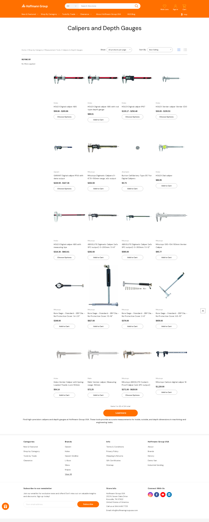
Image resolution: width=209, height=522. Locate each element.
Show (103, 49)
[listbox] (160, 49)
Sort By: (142, 49)
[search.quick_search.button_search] (136, 6)
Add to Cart (98, 120)
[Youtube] (162, 494)
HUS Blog (131, 14)
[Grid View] (179, 50)
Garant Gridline (71, 456)
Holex (67, 451)
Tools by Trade (68, 14)
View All (68, 474)
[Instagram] (150, 494)
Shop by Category (49, 14)
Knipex (68, 469)
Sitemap (110, 465)
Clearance (84, 14)
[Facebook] (156, 494)
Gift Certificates (113, 460)
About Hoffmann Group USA (108, 14)
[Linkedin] (169, 494)
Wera (67, 465)
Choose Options (64, 117)
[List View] (185, 50)
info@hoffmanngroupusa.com (125, 510)
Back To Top (203, 311)
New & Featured (29, 14)
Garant (68, 446)
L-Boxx (68, 460)
